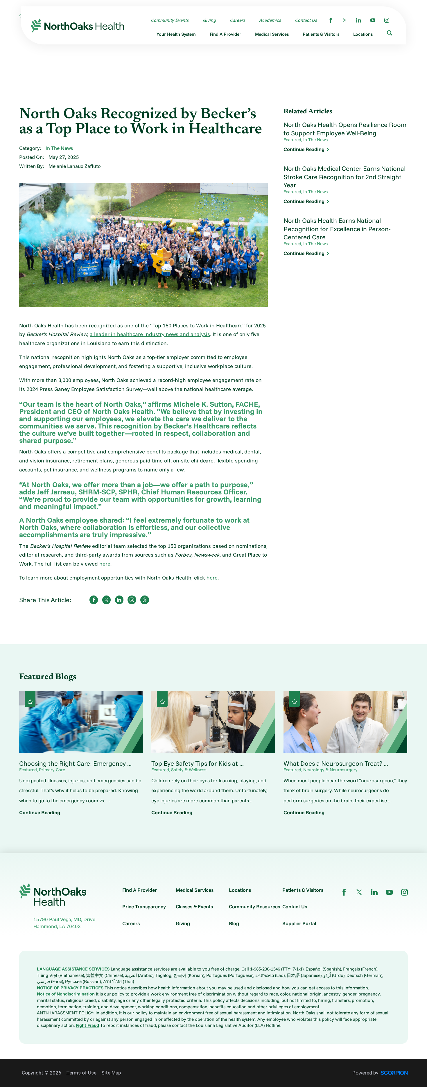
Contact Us (294, 906)
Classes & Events (194, 906)
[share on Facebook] (93, 599)
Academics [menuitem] (270, 20)
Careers (131, 923)
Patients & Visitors (302, 889)
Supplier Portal (299, 923)
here (104, 563)
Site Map (111, 1073)
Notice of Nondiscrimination (66, 994)
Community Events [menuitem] (170, 20)
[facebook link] (330, 20)
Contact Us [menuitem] (306, 20)
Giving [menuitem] (209, 20)
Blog (234, 923)
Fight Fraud (87, 1025)
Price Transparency (144, 906)
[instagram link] (386, 20)
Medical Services (195, 889)
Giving (183, 923)
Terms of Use (81, 1073)
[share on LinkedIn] (119, 599)
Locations (240, 889)
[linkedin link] (358, 20)
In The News (59, 148)
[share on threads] (144, 599)
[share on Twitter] (106, 599)
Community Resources (254, 906)
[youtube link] (372, 20)
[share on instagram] (132, 599)
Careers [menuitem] (237, 20)
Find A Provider (139, 889)
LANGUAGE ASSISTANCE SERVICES (73, 969)
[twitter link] (344, 20)
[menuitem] (176, 35)
